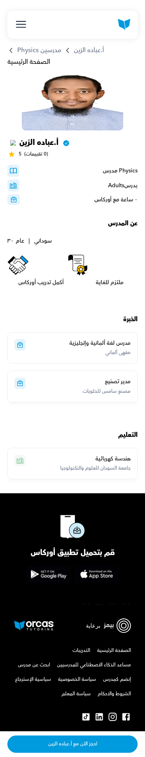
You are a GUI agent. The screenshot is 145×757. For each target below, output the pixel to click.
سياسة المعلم (76, 694)
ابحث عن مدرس (34, 665)
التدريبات (81, 650)
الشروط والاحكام (114, 694)
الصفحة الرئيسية (28, 61)
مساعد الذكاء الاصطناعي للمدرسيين (94, 665)
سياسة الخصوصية (77, 679)
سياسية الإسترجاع (33, 679)
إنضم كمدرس (117, 679)
